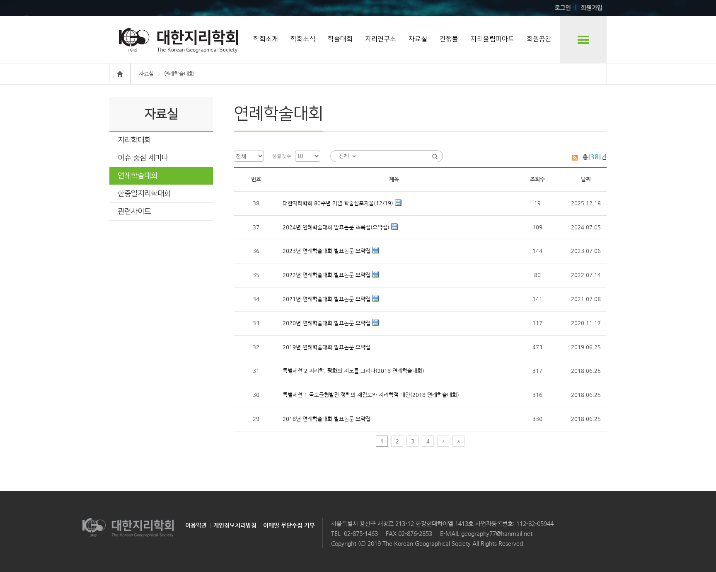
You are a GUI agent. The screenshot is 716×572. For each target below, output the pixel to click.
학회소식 (302, 39)
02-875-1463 (361, 533)
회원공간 (539, 39)
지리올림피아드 (492, 39)
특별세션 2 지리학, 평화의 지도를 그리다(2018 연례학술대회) (353, 371)
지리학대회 (134, 140)
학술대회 (340, 39)
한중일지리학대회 (144, 194)
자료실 (418, 39)
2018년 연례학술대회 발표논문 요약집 (326, 419)
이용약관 (196, 525)
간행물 (449, 39)
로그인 (563, 8)
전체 (344, 156)
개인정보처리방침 (234, 525)
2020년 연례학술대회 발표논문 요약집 (327, 323)
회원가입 (591, 8)
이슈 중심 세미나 (143, 158)
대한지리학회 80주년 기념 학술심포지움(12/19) (339, 203)
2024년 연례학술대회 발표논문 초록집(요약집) (337, 227)
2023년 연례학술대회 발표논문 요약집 (327, 251)
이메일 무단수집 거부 (289, 525)
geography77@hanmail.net (496, 533)
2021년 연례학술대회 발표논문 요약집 (327, 299)
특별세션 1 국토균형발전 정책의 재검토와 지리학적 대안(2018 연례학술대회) (371, 395)
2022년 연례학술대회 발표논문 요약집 (327, 275)
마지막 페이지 (458, 441)
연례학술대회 (137, 176)
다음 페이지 (443, 441)
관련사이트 (134, 211)
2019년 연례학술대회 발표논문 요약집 (326, 347)
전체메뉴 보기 (583, 39)
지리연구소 (380, 39)
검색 (434, 156)
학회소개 (265, 39)
